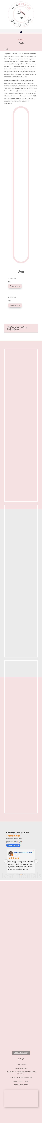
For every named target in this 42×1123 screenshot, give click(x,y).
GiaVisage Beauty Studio (17, 832)
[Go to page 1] (19, 874)
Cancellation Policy (21, 1053)
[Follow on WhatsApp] (21, 1045)
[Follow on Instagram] (17, 1045)
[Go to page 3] (22, 874)
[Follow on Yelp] (25, 1045)
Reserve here (15, 286)
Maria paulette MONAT (23, 852)
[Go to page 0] (17, 874)
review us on (12, 845)
